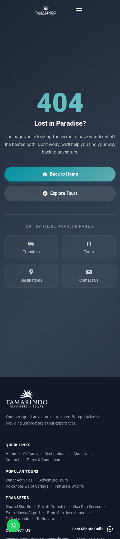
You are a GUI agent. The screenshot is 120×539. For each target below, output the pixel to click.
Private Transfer (52, 506)
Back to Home (64, 174)
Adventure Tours (53, 480)
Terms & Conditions (43, 459)
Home (11, 453)
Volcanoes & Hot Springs (27, 486)
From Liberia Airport (23, 513)
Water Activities (19, 480)
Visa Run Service (87, 506)
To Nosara (45, 518)
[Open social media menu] (13, 525)
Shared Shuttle (18, 506)
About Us (81, 453)
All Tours (30, 453)
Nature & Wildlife (69, 486)
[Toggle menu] (79, 10)
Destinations (55, 453)
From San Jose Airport (66, 513)
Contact (13, 459)
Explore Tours (64, 193)
